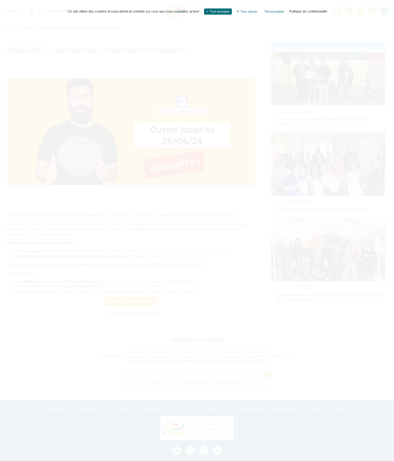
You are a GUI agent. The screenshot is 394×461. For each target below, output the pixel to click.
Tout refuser (248, 11)
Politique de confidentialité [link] (308, 11)
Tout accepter (219, 11)
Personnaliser (275, 11)
